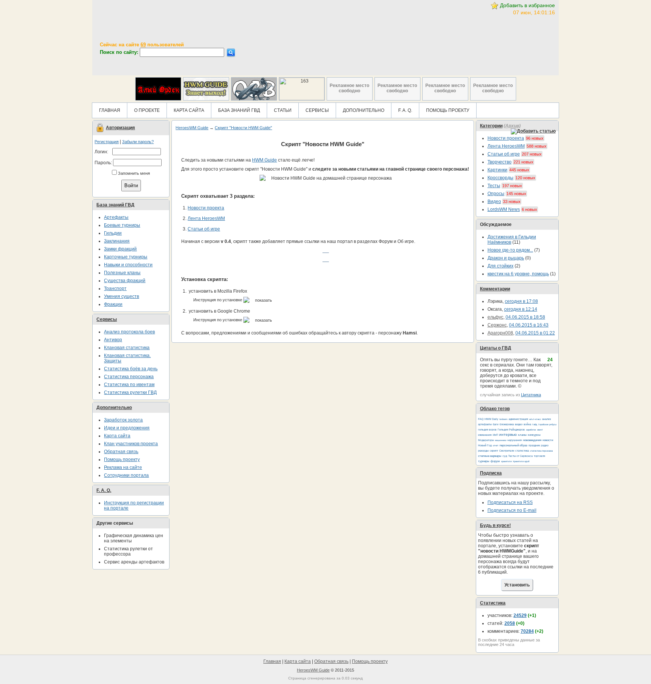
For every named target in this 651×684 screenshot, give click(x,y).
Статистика (493, 603)
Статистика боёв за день (130, 368)
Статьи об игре (503, 154)
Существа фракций (124, 280)
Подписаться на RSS (510, 502)
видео (519, 424)
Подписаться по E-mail (511, 510)
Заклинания (117, 241)
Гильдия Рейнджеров (511, 429)
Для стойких (500, 266)
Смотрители (506, 450)
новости (547, 440)
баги (495, 424)
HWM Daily (491, 419)
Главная (109, 110)
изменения (485, 435)
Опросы (495, 193)
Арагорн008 (500, 333)
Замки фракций (120, 249)
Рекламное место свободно (349, 88)
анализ (546, 419)
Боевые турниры (122, 225)
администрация (518, 419)
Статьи (283, 110)
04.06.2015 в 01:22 (535, 333)
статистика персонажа (541, 451)
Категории (491, 125)
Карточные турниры (125, 257)
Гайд (534, 424)
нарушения (514, 440)
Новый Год (485, 445)
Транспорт (115, 288)
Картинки (497, 170)
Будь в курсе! (495, 525)
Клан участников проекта (131, 443)
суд (505, 456)
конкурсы (534, 435)
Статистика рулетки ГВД (130, 392)
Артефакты (116, 217)
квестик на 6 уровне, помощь (518, 273)
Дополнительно (363, 110)
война (527, 424)
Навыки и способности (128, 264)
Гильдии (113, 233)
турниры (483, 461)
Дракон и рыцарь (505, 258)
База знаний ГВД (239, 110)
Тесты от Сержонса (520, 456)
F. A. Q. (405, 110)
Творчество (499, 162)
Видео (494, 201)
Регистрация (107, 141)
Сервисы (317, 110)
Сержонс (497, 325)
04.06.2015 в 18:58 (525, 317)
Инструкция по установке (218, 300)
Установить (517, 585)
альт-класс (535, 419)
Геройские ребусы (547, 424)
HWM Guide (264, 160)
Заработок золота (123, 420)
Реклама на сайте (123, 467)
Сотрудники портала (126, 475)
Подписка (491, 473)
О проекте (147, 110)
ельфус (495, 317)
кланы (522, 435)
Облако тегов (495, 408)
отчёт (495, 445)
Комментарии (495, 289)
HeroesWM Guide (192, 127)
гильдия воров (487, 429)
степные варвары (489, 456)
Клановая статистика (127, 347)
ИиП (495, 435)
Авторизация (120, 127)
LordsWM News (503, 209)
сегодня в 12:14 (520, 309)
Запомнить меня (134, 173)
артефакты (485, 424)
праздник (534, 445)
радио (545, 445)
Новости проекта (505, 138)
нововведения (532, 440)
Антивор (113, 339)
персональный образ (513, 445)
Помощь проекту (447, 110)
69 (143, 44)
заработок (531, 430)
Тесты (493, 185)
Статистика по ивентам (129, 384)
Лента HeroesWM (506, 146)
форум (495, 461)
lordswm (503, 419)
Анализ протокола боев (129, 331)
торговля (539, 456)
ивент (540, 430)
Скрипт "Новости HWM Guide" (243, 127)
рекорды (483, 450)
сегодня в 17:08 (521, 301)
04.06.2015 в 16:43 (529, 325)
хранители (506, 461)
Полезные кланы (122, 272)
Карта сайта (189, 110)
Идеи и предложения (127, 428)
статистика (522, 450)
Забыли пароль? (138, 141)
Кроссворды (500, 177)
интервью (508, 434)
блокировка (507, 424)
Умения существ (121, 296)
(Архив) (512, 125)
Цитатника (531, 394)
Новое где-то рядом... (510, 250)
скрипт (494, 450)
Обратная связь (121, 451)
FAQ (480, 419)
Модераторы (486, 440)
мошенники (500, 440)
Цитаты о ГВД (495, 348)
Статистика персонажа (129, 376)
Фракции (113, 304)
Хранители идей (521, 461)
